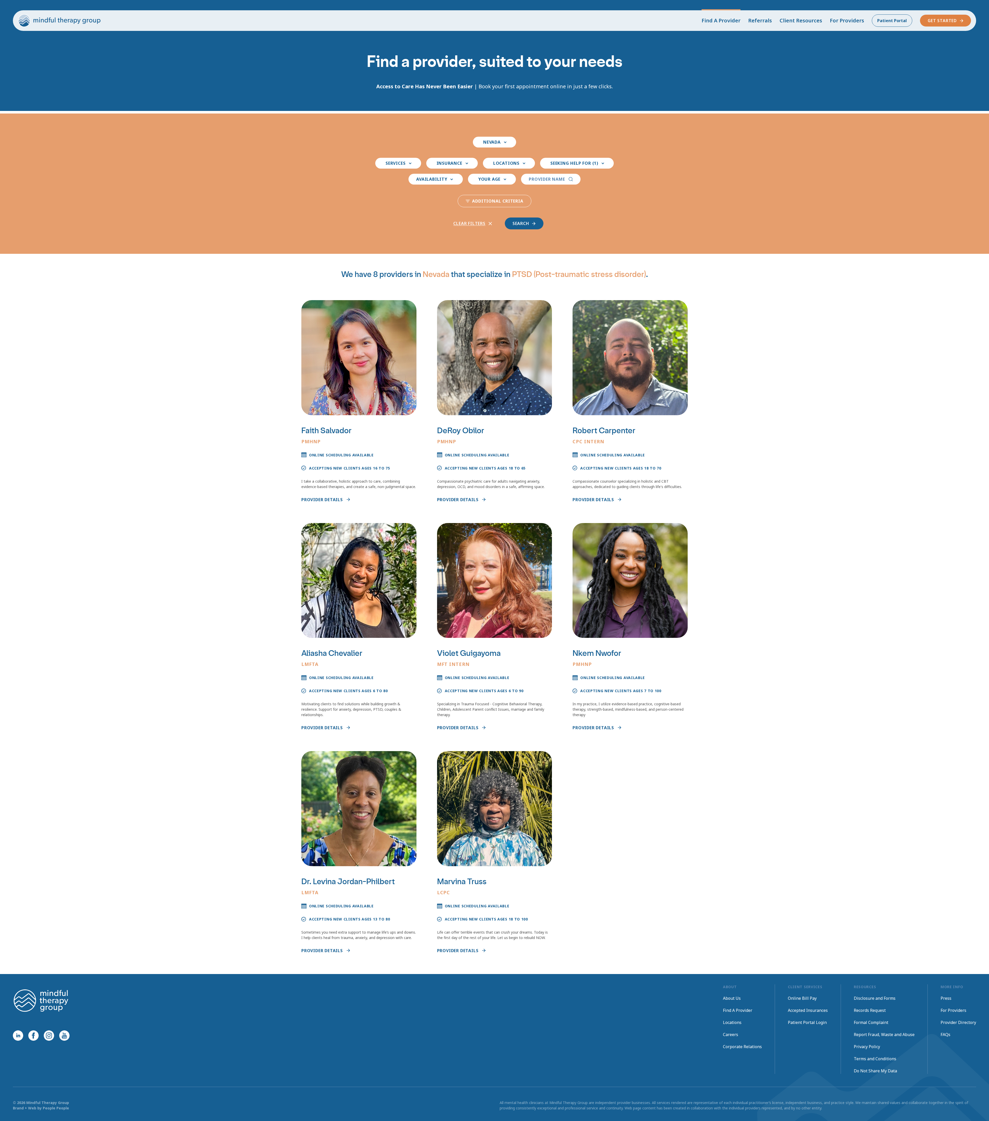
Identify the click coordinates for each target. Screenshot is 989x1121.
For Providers (847, 20)
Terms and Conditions (875, 1059)
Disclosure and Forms (875, 998)
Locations (732, 1022)
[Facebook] (33, 1035)
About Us (732, 998)
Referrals (760, 20)
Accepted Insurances (808, 1010)
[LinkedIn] (18, 1035)
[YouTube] (64, 1035)
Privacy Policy (867, 1046)
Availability (431, 179)
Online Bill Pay (802, 998)
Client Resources (801, 20)
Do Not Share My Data (875, 1071)
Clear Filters (469, 223)
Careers (730, 1034)
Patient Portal (892, 20)
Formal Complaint (871, 1022)
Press (946, 998)
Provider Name (547, 179)
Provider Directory (958, 1022)
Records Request (870, 1010)
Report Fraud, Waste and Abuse (884, 1034)
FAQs (945, 1034)
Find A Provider (721, 20)
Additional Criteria (497, 201)
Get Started (942, 20)
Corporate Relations (742, 1046)
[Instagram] (49, 1035)
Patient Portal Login (807, 1022)
